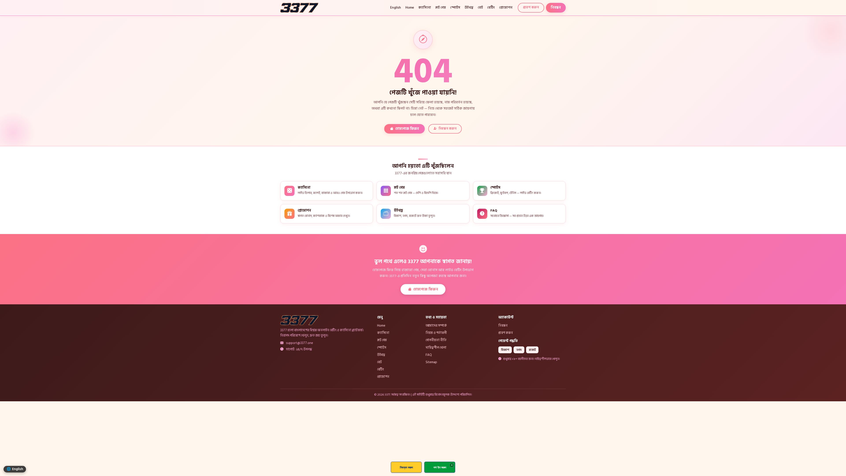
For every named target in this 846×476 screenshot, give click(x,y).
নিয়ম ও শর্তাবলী (436, 332)
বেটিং (491, 7)
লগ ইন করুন (440, 467)
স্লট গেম (440, 7)
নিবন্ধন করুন (447, 128)
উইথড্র (469, 7)
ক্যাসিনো (424, 7)
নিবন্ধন (556, 7)
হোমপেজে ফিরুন (407, 129)
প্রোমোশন (505, 7)
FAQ (429, 354)
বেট (480, 7)
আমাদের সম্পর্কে (436, 325)
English (395, 7)
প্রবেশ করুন (531, 7)
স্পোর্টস (455, 7)
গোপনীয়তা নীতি (436, 340)
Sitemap (431, 362)
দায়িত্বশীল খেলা (436, 347)
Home (409, 7)
